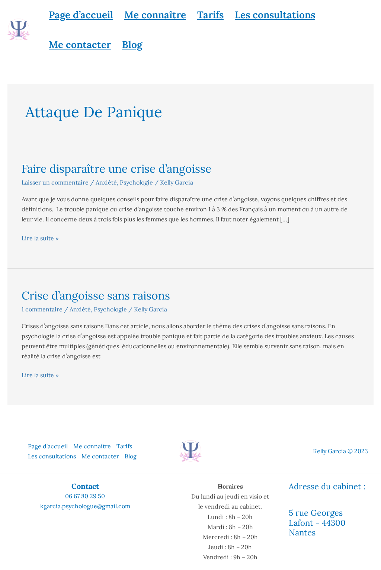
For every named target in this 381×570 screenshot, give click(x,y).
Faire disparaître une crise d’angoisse (116, 168)
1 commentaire (42, 309)
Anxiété (106, 182)
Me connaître (155, 15)
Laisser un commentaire (55, 182)
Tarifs (210, 15)
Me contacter (80, 44)
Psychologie (136, 182)
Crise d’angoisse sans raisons (96, 295)
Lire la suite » (40, 237)
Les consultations (275, 15)
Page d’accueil (81, 15)
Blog (132, 44)
